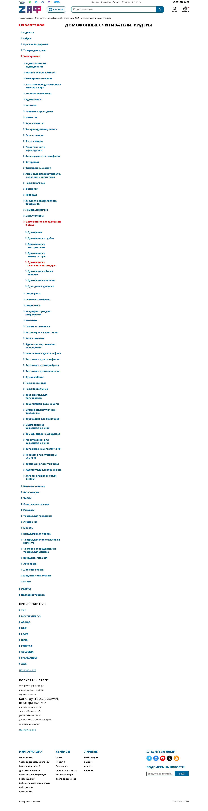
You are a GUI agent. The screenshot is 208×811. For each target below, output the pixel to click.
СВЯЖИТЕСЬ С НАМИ (66, 770)
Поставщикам (27, 778)
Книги (27, 581)
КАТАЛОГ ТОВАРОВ (26, 18)
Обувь (27, 38)
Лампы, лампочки (36, 209)
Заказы (88, 761)
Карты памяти (34, 123)
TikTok (169, 758)
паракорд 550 (29, 703)
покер (43, 702)
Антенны (31, 320)
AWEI (24, 663)
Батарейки (32, 162)
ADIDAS (25, 622)
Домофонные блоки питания (40, 273)
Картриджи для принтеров (42, 418)
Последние (62, 766)
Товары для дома (34, 50)
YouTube (162, 758)
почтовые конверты (30, 706)
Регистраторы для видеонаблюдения (37, 441)
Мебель (28, 527)
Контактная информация (32, 774)
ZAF (23, 610)
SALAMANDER (29, 657)
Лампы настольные (37, 326)
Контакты (136, 2)
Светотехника (34, 135)
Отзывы (126, 2)
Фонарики (31, 188)
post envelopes (27, 689)
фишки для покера (29, 723)
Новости (60, 761)
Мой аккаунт (91, 757)
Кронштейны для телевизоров (36, 396)
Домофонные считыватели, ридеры (41, 264)
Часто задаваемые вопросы (34, 761)
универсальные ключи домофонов (36, 719)
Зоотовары (30, 563)
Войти (174, 12)
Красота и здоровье (35, 44)
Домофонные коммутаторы (37, 255)
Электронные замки (38, 167)
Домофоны (35, 232)
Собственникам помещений (34, 783)
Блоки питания (34, 338)
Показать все (27, 670)
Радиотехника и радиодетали (35, 65)
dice (21, 685)
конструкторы (31, 698)
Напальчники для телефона (43, 353)
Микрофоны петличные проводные (40, 411)
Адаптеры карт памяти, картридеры (40, 346)
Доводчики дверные (41, 286)
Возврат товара (64, 774)
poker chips (37, 685)
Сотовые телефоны (37, 299)
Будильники (33, 99)
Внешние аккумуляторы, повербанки (41, 202)
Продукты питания (35, 557)
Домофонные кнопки (41, 280)
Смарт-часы (32, 305)
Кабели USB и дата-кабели (42, 403)
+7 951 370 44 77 (181, 2)
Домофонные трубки (41, 238)
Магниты (31, 117)
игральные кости (27, 694)
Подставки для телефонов (42, 359)
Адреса (88, 766)
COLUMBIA (27, 651)
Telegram (149, 758)
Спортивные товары (36, 504)
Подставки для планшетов (42, 371)
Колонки (31, 105)
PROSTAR (26, 645)
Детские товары (33, 569)
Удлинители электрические (43, 469)
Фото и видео (34, 141)
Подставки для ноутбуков (42, 365)
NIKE (24, 628)
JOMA (24, 640)
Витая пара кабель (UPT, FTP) (43, 448)
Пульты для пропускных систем (40, 477)
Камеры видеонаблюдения (42, 433)
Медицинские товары (37, 575)
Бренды (95, 2)
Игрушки (28, 510)
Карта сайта (25, 791)
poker (27, 685)
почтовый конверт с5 (29, 711)
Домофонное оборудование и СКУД (63, 18)
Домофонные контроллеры (36, 245)
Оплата (116, 2)
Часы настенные (35, 382)
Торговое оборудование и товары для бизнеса (39, 550)
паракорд (52, 698)
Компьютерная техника (40, 72)
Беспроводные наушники (41, 129)
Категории (106, 2)
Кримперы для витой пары (42, 463)
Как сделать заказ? (29, 766)
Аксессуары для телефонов (42, 156)
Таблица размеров (66, 778)
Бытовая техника (34, 486)
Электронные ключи (38, 78)
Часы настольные (36, 388)
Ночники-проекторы (38, 93)
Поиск (59, 757)
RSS (176, 758)
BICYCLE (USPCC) (31, 616)
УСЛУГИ (26, 588)
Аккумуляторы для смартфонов (37, 313)
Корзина (88, 770)
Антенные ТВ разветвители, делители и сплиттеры (43, 175)
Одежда (28, 32)
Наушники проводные (39, 111)
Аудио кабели (34, 377)
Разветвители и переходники (35, 148)
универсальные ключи (30, 715)
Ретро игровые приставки (41, 332)
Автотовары (31, 492)
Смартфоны (32, 293)
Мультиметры (34, 215)
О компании (25, 757)
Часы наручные (35, 182)
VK (156, 758)
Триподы (31, 194)
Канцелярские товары (37, 533)
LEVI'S (24, 634)
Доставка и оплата (29, 770)
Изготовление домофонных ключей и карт (43, 86)
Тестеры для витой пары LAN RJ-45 (41, 456)
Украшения (30, 521)
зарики (40, 689)
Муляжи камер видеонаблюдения (37, 426)
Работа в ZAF (26, 787)
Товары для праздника (37, 515)
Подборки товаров (33, 594)
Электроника (40, 18)
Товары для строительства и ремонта (41, 541)
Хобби (27, 498)
